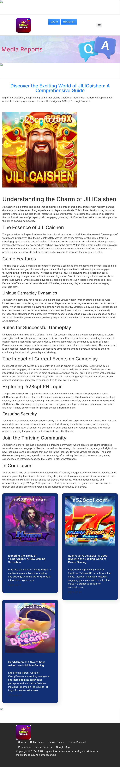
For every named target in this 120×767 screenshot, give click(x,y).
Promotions (24, 747)
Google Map (63, 747)
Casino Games (56, 742)
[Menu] (99, 25)
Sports (22, 742)
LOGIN (54, 21)
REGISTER (68, 21)
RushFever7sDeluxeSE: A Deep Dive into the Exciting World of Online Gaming (87, 558)
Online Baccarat (77, 742)
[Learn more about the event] (60, 13)
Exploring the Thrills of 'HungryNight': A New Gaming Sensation (26, 558)
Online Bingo (37, 742)
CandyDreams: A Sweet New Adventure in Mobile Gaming (26, 663)
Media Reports (21, 49)
